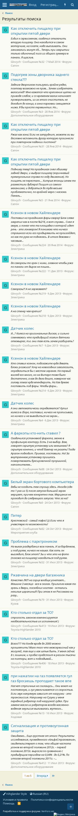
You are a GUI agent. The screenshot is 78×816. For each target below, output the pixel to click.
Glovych (16, 62)
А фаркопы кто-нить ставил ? (35, 433)
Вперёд (42, 776)
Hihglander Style (16, 794)
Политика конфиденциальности (52, 799)
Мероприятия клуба (24, 532)
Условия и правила (15, 799)
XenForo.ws (47, 811)
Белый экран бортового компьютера (42, 481)
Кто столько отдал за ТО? (32, 612)
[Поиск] (72, 5)
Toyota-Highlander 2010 (26, 629)
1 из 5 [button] (27, 776)
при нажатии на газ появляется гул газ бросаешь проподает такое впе (41, 678)
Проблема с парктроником (34, 541)
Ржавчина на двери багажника (38, 575)
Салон (15, 65)
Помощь (9, 803)
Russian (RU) (40, 794)
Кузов (14, 603)
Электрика (18, 249)
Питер (16, 515)
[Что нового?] (65, 5)
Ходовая (16, 717)
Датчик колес (22, 328)
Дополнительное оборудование (32, 115)
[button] (5, 5)
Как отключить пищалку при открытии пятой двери (36, 31)
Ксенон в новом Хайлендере (36, 212)
